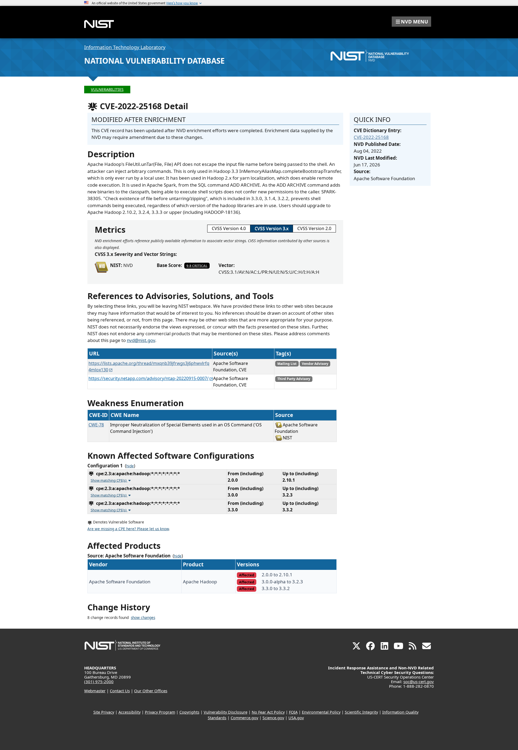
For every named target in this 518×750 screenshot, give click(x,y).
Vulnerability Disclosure (225, 712)
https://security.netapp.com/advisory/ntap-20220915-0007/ (148, 378)
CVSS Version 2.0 (314, 228)
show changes (143, 617)
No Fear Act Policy (268, 712)
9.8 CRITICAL (196, 265)
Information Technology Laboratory (124, 47)
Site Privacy (103, 712)
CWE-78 (96, 425)
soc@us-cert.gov (418, 681)
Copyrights (189, 712)
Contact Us (120, 690)
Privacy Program (160, 712)
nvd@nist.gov (141, 340)
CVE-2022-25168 (371, 137)
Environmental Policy (321, 712)
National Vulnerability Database (154, 61)
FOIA (293, 712)
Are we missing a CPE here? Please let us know (128, 528)
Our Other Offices (150, 690)
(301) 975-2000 (99, 681)
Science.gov (273, 717)
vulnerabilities (107, 89)
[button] (411, 21)
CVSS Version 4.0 (229, 228)
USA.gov (296, 717)
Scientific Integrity (361, 712)
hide (130, 466)
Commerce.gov (244, 717)
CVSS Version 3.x (271, 228)
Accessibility (129, 712)
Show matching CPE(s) (109, 480)
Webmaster (94, 690)
